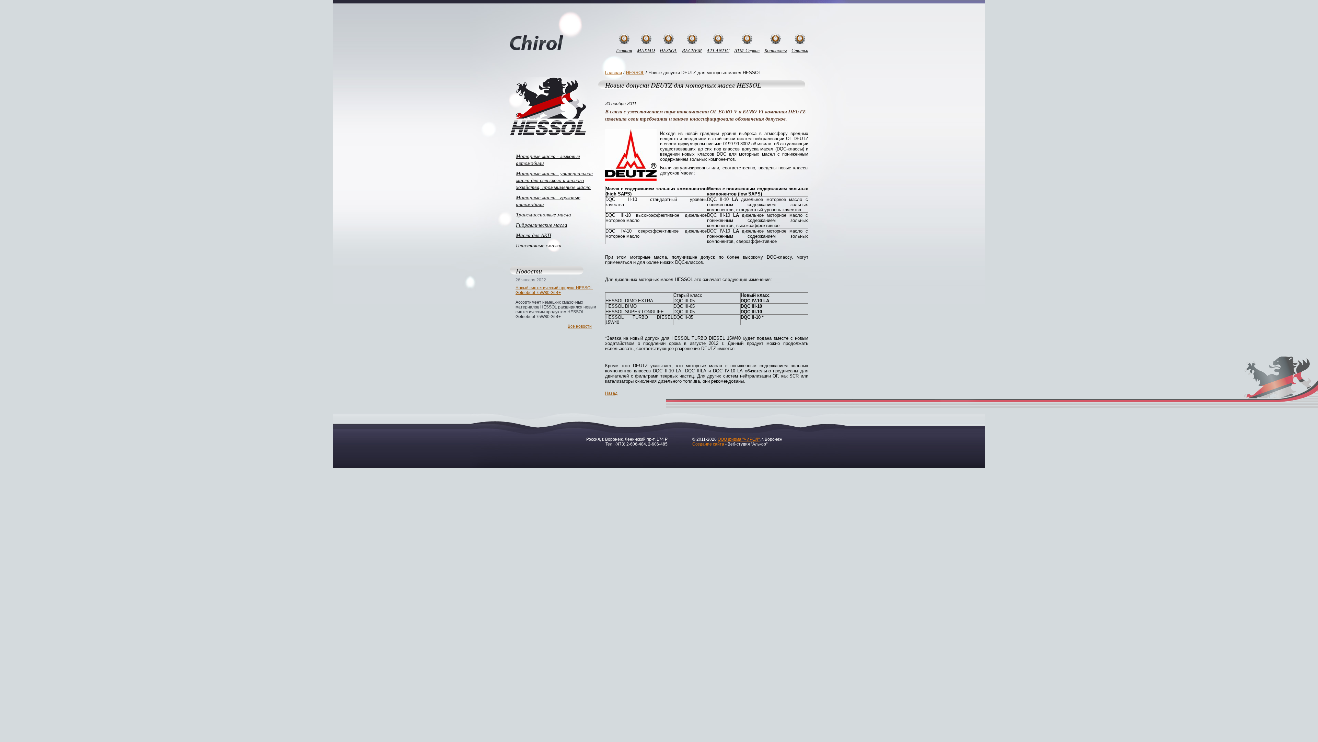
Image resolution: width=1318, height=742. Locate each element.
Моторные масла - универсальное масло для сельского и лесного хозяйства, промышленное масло (554, 180)
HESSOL (668, 50)
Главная (624, 50)
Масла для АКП (533, 235)
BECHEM (692, 50)
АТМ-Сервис (747, 50)
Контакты (775, 50)
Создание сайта (708, 444)
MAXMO (646, 50)
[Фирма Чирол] (536, 43)
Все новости (580, 326)
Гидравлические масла (541, 224)
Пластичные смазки (539, 245)
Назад (611, 393)
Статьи (799, 50)
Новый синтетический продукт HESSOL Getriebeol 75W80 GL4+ (554, 290)
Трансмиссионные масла (543, 214)
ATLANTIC (718, 50)
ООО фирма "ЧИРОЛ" (739, 439)
